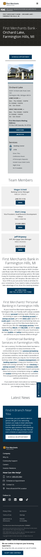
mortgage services (26, 325)
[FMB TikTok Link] (27, 500)
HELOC (15, 328)
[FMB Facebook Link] (4, 500)
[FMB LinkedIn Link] (15, 500)
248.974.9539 (20, 246)
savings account (8, 319)
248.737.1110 (20, 134)
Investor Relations (9, 468)
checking (33, 364)
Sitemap (22, 515)
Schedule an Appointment (15, 481)
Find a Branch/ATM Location (16, 488)
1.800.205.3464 (17, 477)
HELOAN (24, 328)
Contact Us (10, 485)
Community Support (10, 461)
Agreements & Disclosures (7, 520)
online (19, 332)
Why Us (5, 457)
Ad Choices (23, 511)
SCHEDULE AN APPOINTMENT (18, 437)
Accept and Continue (12, 553)
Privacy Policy (7, 511)
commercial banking (30, 351)
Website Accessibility (23, 520)
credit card (6, 321)
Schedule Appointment (20, 57)
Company (6, 453)
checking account (29, 316)
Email (20, 202)
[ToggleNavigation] (37, 3)
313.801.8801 (20, 223)
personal (14, 314)
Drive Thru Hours (15, 109)
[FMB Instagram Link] (9, 500)
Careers (5, 464)
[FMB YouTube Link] (21, 500)
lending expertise (10, 362)
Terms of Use (7, 515)
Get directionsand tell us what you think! (21, 291)
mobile (10, 332)
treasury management (28, 360)
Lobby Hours (13, 98)
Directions (20, 130)
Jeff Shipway (20, 236)
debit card (26, 319)
